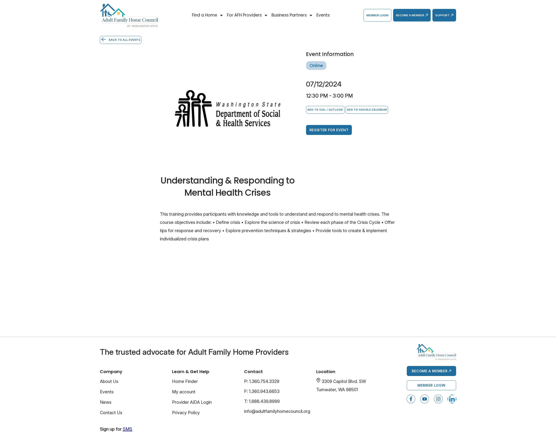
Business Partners (289, 15)
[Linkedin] (452, 399)
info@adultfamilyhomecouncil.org (277, 411)
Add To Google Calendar (367, 109)
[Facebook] (411, 399)
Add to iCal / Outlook (325, 109)
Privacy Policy (186, 412)
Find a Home (204, 15)
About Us (109, 381)
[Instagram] (438, 399)
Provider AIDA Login (192, 402)
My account (183, 391)
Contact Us (111, 412)
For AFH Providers (244, 15)
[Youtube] (424, 399)
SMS (127, 429)
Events (323, 15)
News (105, 402)
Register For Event (329, 130)
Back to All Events (124, 39)
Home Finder (185, 381)
